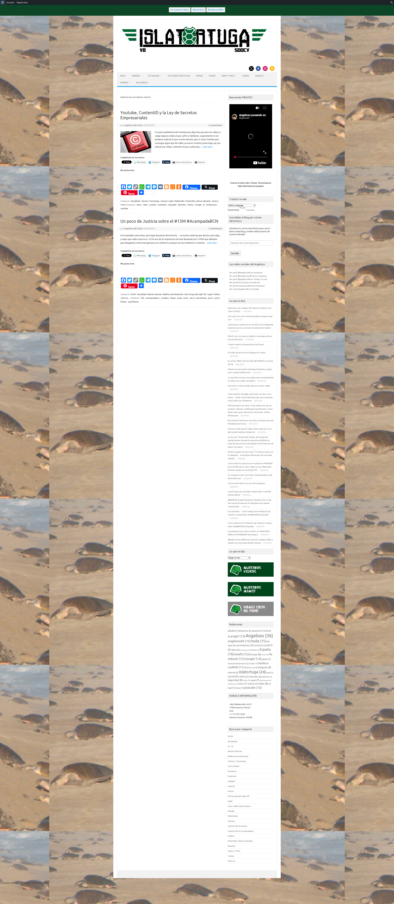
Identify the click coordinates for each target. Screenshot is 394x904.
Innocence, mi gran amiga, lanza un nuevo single (249, 386)
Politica (216, 294)
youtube (124, 208)
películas (267, 677)
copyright (172, 205)
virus (239, 688)
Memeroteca (198, 10)
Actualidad (153, 76)
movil (233, 676)
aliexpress (245, 631)
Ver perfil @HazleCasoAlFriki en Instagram (248, 276)
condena (165, 298)
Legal (171, 201)
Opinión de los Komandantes (241, 831)
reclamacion (211, 205)
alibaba (233, 630)
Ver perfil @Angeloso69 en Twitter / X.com (248, 279)
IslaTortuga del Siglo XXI (195, 294)
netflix (243, 676)
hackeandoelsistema (238, 663)
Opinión (124, 83)
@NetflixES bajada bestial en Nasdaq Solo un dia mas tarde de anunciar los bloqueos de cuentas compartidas (249, 503)
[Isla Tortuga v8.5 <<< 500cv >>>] (193, 55)
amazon (257, 630)
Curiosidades (233, 766)
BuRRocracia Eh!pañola (173, 294)
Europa (255, 654)
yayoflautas (133, 302)
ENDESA (254, 650)
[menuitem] (2, 2)
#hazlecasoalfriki (215, 10)
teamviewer (265, 680)
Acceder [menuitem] (10, 2)
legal (269, 672)
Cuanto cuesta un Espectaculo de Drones (246, 344)
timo (243, 683)
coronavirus (245, 645)
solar (246, 680)
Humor (231, 791)
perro (210, 298)
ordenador (254, 676)
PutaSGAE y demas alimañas (198, 201)
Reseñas (231, 846)
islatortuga (252, 672)
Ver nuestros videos (180, 10)
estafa (241, 654)
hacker (253, 663)
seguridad (235, 680)
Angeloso (259, 635)
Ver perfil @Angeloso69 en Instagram (245, 272)
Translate (250, 210)
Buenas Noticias (155, 294)
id (204, 205)
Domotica (232, 771)
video (263, 683)
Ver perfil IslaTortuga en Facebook (244, 282)
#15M (133, 294)
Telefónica (233, 684)
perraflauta (201, 298)
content (152, 205)
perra (192, 298)
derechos (182, 205)
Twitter (252, 683)
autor (139, 205)
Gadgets (259, 76)
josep (179, 298)
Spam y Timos (228, 76)
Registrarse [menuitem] (22, 2)
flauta (190, 205)
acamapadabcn (152, 298)
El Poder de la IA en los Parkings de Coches (247, 353)
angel (238, 636)
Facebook (232, 776)
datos (235, 650)
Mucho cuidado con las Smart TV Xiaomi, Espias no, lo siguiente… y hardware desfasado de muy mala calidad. (250, 455)
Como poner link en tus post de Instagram (246, 483)
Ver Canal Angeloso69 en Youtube (244, 289)
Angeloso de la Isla (133, 125)
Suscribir (235, 253)
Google (198, 205)
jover (186, 298)
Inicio (123, 76)
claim (145, 205)
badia (258, 641)
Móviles (231, 811)
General (136, 76)
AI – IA (230, 746)
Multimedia (141, 83)
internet (233, 672)
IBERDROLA (250, 668)
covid (258, 645)
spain (255, 680)
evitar (264, 655)
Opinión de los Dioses (237, 826)
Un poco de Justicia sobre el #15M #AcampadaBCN (169, 221)
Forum (199, 76)
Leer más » (208, 147)
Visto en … (232, 861)
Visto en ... (125, 298)
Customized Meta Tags (179, 76)
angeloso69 (239, 641)
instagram (263, 667)
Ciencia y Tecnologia (150, 201)
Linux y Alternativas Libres (239, 806)
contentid (162, 205)
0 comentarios (215, 125)
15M (142, 298)
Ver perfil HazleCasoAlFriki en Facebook (247, 286)
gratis (266, 659)
